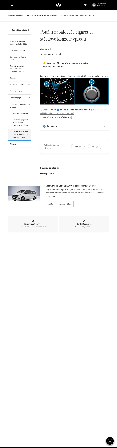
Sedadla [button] (13, 78)
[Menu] (12, 5)
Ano (76, 146)
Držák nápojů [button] (15, 97)
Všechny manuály (15, 15)
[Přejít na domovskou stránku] (58, 4)
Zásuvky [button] (13, 144)
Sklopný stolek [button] (16, 91)
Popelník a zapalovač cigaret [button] (18, 105)
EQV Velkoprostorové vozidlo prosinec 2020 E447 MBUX (42, 15)
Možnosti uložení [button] (17, 84)
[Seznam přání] (85, 5)
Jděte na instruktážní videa (59, 204)
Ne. (93, 146)
